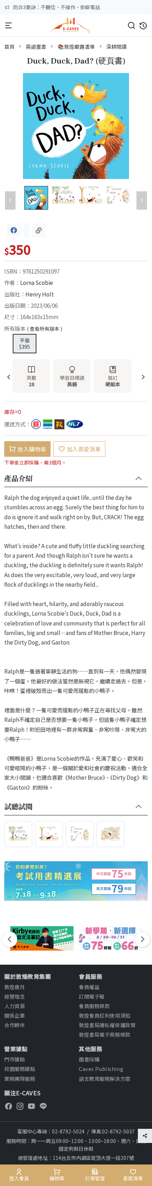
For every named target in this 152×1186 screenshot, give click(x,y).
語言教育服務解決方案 (104, 1078)
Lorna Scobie (36, 282)
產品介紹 (18, 478)
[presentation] (8, 377)
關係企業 (14, 1015)
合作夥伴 (14, 1025)
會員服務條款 (94, 1006)
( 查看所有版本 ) (44, 328)
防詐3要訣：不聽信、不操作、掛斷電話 (56, 7)
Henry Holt (39, 294)
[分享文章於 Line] (26, 230)
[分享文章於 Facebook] (14, 230)
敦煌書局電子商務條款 (104, 1034)
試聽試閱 (18, 806)
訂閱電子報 (92, 996)
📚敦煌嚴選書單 (76, 46)
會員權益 (89, 986)
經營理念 (14, 996)
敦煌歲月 (14, 986)
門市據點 (14, 1059)
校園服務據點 (19, 1068)
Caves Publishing (101, 1068)
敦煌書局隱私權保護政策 (107, 1025)
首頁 (9, 46)
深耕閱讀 (116, 46)
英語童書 (36, 46)
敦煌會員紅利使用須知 (104, 1015)
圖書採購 (89, 1059)
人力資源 (14, 1006)
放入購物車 (32, 449)
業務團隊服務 (19, 1078)
